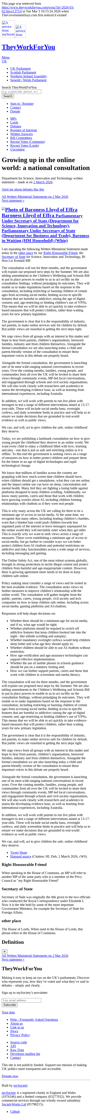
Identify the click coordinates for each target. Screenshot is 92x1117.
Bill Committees (21, 138)
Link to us (17, 1027)
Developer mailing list (25, 1054)
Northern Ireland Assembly (28, 76)
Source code (18, 1042)
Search (7, 96)
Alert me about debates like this (23, 189)
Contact (15, 107)
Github (15, 1111)
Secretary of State (13, 257)
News (14, 1031)
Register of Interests (23, 130)
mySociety (20, 1085)
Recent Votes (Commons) (27, 142)
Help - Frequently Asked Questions (34, 1019)
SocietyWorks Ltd (14, 1104)
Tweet (14, 852)
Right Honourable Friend (60, 253)
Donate (15, 111)
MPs (13, 118)
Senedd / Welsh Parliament (28, 80)
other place (25, 253)
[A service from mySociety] (14, 36)
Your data (8, 1012)
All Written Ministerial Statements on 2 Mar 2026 (35, 196)
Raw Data (17, 1050)
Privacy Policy (20, 1035)
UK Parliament (20, 68)
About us (16, 1023)
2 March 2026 (42, 182)
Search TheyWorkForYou (19, 87)
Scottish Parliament (23, 72)
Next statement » (13, 200)
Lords (14, 122)
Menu (6, 57)
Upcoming (17, 149)
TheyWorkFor (28, 47)
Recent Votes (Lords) (24, 145)
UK (4, 61)
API (13, 1046)
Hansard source (20, 856)
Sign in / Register (22, 103)
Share (23, 852)
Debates (15, 126)
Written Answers (21, 134)
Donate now (10, 1076)
